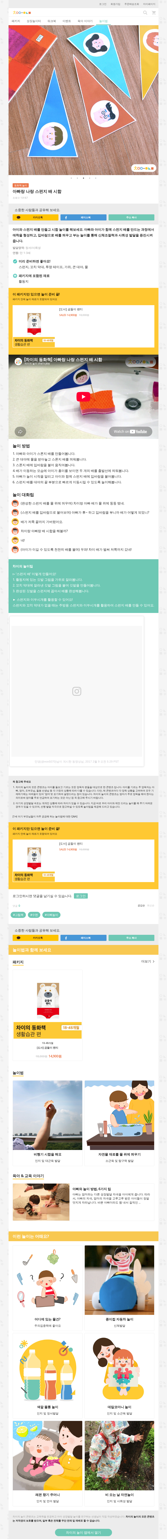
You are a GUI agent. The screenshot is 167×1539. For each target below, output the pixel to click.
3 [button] (83, 178)
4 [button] (90, 178)
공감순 (141, 905)
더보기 (146, 961)
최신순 (150, 905)
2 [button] (77, 178)
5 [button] (96, 178)
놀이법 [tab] (103, 21)
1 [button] (71, 178)
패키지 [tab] (16, 21)
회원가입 (115, 4)
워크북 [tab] (51, 21)
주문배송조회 (131, 4)
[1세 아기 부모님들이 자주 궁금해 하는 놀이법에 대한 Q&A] (45, 816)
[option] (83, 100)
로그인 (103, 4)
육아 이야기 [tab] (85, 21)
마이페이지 (149, 4)
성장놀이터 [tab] (34, 21)
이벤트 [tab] (67, 21)
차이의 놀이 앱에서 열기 (83, 1532)
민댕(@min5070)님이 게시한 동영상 (58, 761)
